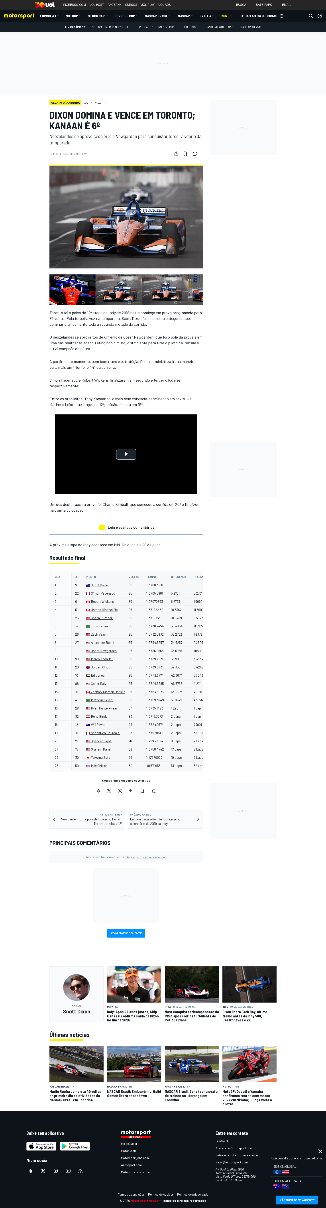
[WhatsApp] (120, 791)
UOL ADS (164, 4)
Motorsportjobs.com (135, 1158)
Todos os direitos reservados (184, 1200)
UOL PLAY (148, 4)
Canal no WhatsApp (219, 27)
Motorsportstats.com (136, 1172)
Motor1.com (129, 1151)
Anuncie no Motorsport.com (234, 1148)
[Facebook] (98, 791)
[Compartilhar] (176, 153)
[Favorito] (185, 153)
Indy (224, 16)
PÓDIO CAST (190, 27)
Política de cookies (161, 1194)
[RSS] (80, 1171)
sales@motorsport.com (232, 1162)
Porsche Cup (124, 16)
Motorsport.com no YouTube (111, 27)
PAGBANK (115, 4)
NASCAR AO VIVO (251, 27)
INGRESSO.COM (74, 4)
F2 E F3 (205, 16)
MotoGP (72, 16)
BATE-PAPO (264, 4)
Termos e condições (131, 1194)
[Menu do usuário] (319, 16)
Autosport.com (131, 1165)
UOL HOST (96, 4)
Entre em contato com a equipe (237, 1155)
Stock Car (96, 16)
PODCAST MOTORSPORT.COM (157, 27)
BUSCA (241, 4)
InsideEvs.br (129, 1143)
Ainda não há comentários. (126, 857)
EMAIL (286, 4)
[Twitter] (109, 791)
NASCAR (184, 16)
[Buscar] (310, 16)
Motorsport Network (146, 1200)
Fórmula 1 (48, 16)
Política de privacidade (192, 1194)
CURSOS (131, 4)
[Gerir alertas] (153, 791)
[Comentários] (196, 153)
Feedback (222, 1141)
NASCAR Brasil (156, 16)
